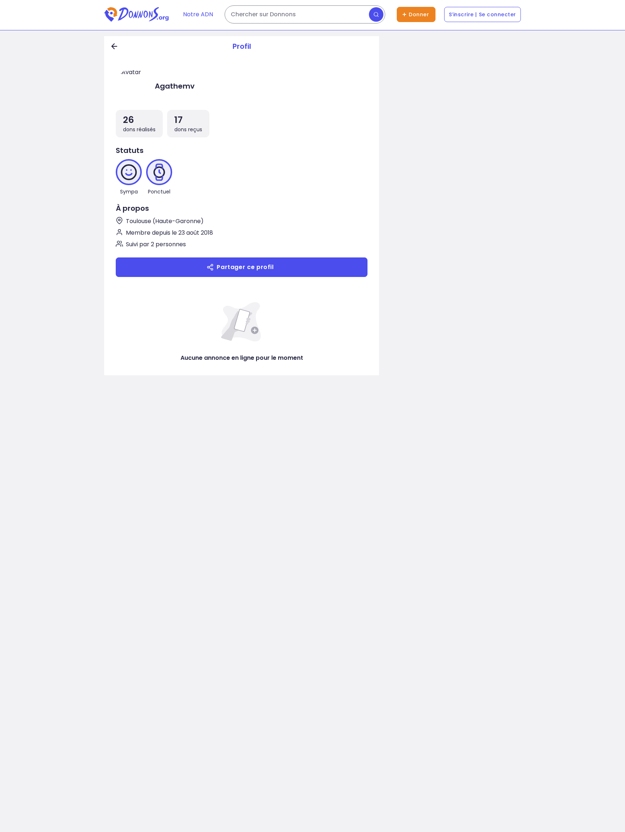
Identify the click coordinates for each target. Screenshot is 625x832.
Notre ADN (198, 14)
